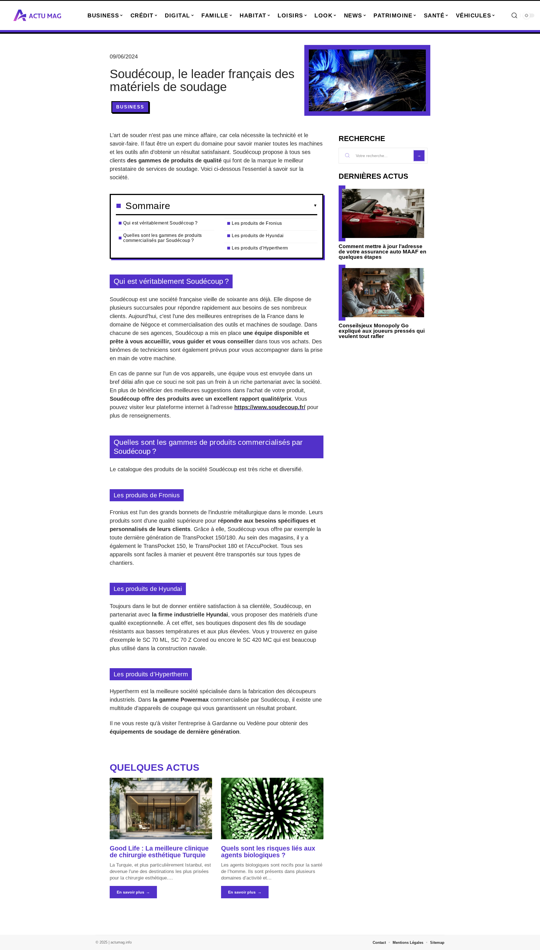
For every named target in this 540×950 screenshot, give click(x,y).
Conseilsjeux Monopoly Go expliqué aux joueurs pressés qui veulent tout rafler (382, 331)
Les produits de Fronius (257, 223)
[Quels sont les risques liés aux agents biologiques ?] (272, 808)
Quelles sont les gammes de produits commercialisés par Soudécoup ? (162, 238)
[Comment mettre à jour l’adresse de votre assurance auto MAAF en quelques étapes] (383, 213)
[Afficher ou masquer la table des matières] (243, 205)
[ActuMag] (37, 15)
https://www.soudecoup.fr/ (269, 407)
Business (130, 107)
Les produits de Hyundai (258, 235)
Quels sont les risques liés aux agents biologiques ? (268, 852)
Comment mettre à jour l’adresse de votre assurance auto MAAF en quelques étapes (382, 251)
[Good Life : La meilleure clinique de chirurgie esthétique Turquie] (161, 808)
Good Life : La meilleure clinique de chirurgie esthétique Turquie (159, 852)
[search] (514, 15)
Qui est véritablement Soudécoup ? (160, 223)
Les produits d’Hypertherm (260, 248)
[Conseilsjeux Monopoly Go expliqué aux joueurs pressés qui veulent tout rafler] (383, 292)
